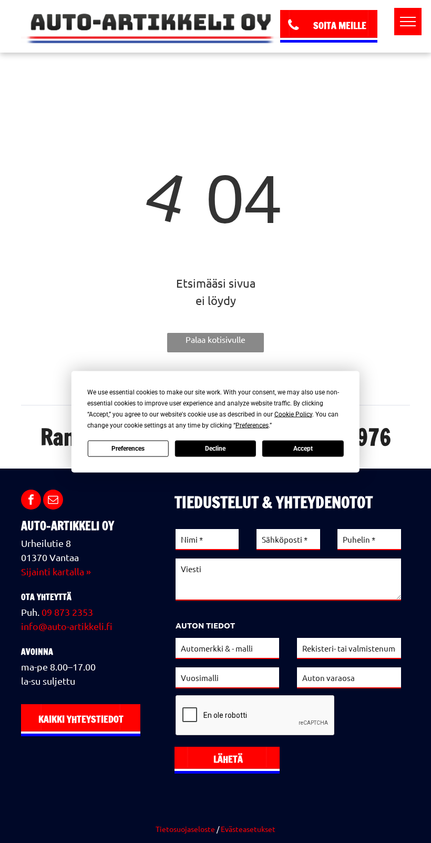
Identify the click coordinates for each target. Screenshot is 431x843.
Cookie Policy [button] (293, 414)
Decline (215, 448)
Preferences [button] (252, 425)
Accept (303, 448)
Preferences (128, 448)
